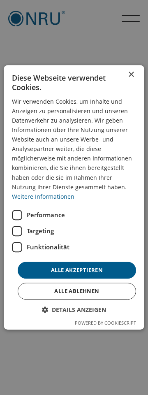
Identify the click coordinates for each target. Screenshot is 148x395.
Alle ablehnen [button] (76, 291)
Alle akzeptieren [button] (77, 270)
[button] (74, 310)
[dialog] (74, 197)
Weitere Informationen (43, 196)
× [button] (131, 75)
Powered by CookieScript (105, 323)
